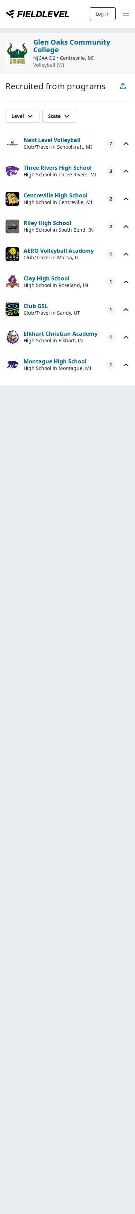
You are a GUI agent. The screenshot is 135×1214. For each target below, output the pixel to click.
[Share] (122, 86)
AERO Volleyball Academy (59, 250)
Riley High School (47, 223)
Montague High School (55, 361)
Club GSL (36, 306)
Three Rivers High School (58, 168)
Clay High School (47, 278)
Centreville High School (56, 195)
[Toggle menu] (126, 13)
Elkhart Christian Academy (61, 333)
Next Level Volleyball (52, 140)
